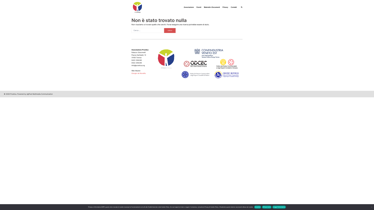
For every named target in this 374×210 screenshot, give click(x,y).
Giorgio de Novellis (138, 73)
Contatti (234, 7)
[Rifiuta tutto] (372, 207)
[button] (242, 7)
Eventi (199, 7)
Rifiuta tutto (266, 207)
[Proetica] (137, 7)
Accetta (257, 207)
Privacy (225, 7)
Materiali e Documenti (212, 7)
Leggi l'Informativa (279, 207)
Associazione (189, 7)
